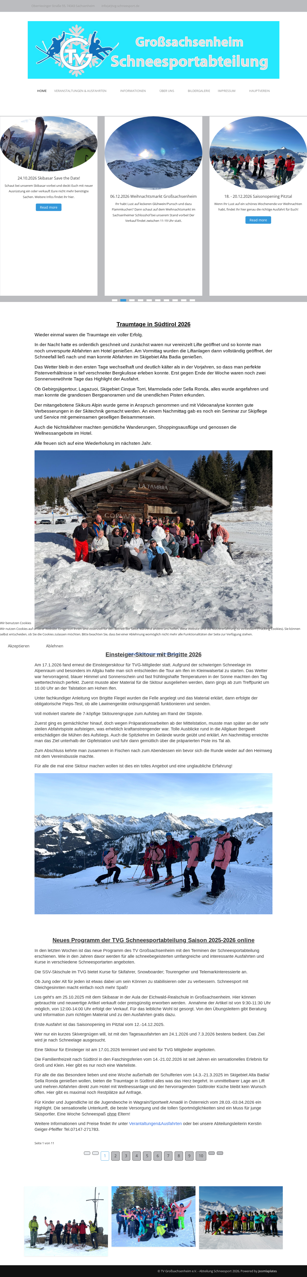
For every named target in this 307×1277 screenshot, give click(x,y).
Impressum (171, 653)
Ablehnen (54, 646)
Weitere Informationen (144, 653)
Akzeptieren (19, 646)
